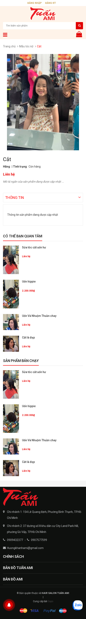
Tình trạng (20, 166)
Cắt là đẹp (28, 337)
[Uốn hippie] (11, 294)
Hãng (6, 166)
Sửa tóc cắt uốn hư (34, 247)
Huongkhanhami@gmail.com (25, 548)
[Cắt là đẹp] (11, 344)
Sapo (50, 601)
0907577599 (39, 540)
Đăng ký (50, 3)
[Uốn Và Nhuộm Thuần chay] (11, 322)
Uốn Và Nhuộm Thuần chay (39, 315)
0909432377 (15, 540)
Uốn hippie (29, 281)
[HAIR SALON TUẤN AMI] (43, 497)
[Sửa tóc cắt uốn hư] (11, 260)
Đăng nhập (34, 3)
